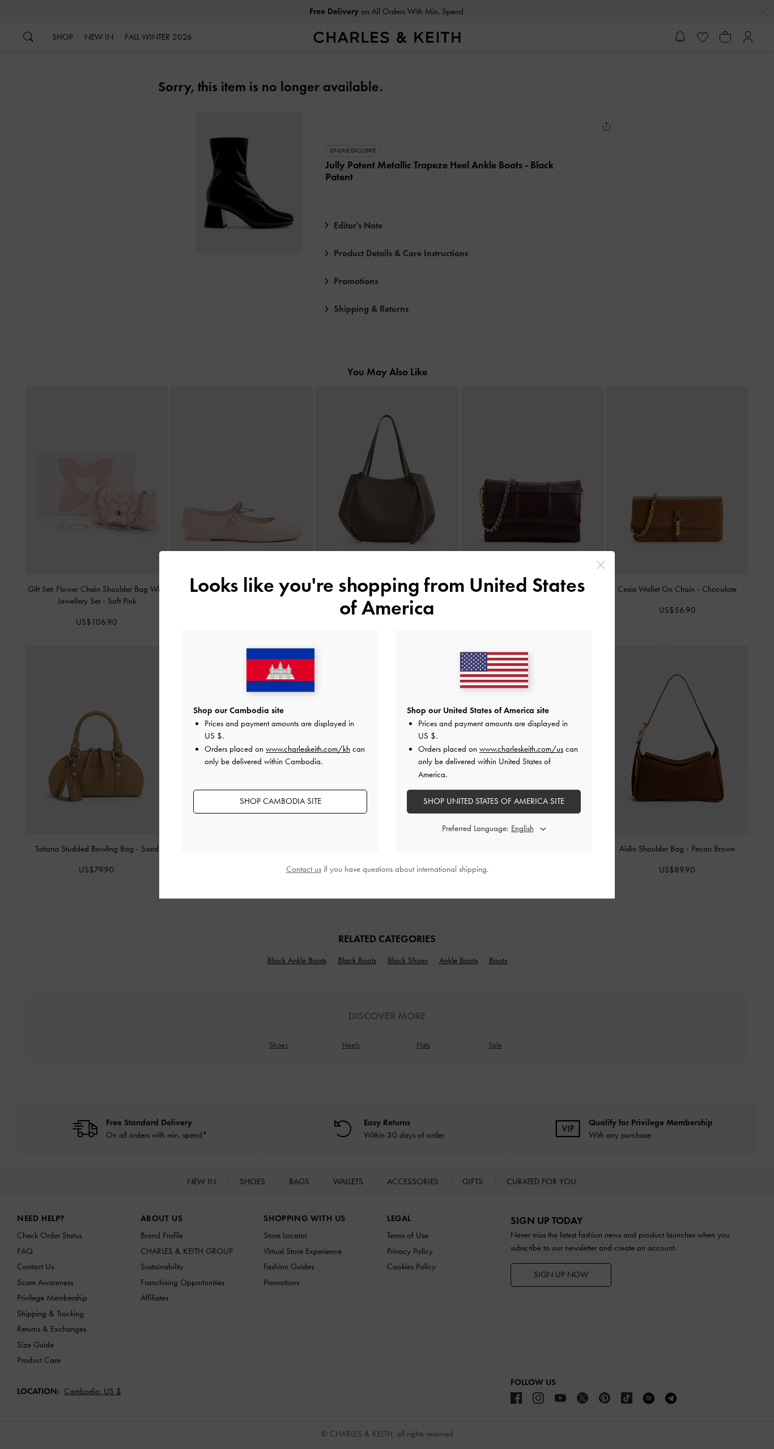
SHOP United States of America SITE (493, 801)
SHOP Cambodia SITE (280, 801)
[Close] (601, 565)
